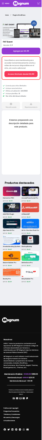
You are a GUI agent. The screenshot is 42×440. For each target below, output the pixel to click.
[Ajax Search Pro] (11, 223)
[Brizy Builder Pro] (30, 272)
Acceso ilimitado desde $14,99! (21, 74)
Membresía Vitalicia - (21, 374)
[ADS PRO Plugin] (11, 207)
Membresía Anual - (21, 377)
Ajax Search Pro (8, 230)
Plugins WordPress (19, 15)
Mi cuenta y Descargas (12, 417)
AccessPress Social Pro (30, 198)
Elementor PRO (8, 198)
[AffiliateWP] (30, 207)
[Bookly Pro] (11, 272)
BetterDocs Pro (27, 263)
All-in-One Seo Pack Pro (30, 230)
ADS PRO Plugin (8, 214)
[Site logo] (21, 3)
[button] (5, 429)
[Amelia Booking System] (11, 240)
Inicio (7, 15)
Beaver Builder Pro (9, 263)
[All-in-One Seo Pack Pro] (30, 223)
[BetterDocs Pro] (30, 256)
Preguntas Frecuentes (11, 411)
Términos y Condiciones (12, 414)
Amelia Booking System (11, 246)
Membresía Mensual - (21, 381)
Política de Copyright (11, 408)
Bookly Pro (7, 279)
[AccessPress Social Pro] (30, 191)
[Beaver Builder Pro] (11, 256)
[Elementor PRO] (11, 191)
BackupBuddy (27, 246)
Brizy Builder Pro (27, 279)
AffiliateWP (26, 214)
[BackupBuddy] (30, 240)
